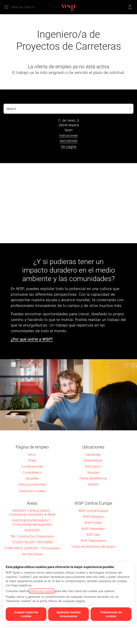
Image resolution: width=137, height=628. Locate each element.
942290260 (68, 141)
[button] (130, 7)
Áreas (32, 460)
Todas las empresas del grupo (93, 546)
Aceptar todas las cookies (26, 614)
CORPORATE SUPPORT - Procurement (32, 548)
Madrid (93, 484)
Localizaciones (32, 466)
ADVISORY (32, 530)
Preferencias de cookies (111, 614)
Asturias (93, 472)
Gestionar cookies (32, 491)
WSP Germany (93, 516)
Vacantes (32, 478)
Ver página (68, 146)
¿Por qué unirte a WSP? (32, 339)
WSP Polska (93, 522)
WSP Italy (93, 534)
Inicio (32, 454)
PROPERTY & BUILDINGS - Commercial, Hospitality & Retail (32, 512)
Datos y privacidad (32, 484)
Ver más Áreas (32, 554)
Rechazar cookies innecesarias (69, 614)
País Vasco (93, 466)
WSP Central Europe (93, 511)
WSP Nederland (93, 529)
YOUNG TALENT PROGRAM (32, 542)
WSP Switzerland (93, 540)
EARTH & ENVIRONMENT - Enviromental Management (32, 522)
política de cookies (41, 591)
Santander (93, 454)
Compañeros (32, 472)
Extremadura (93, 460)
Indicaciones (68, 135)
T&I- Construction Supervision (32, 536)
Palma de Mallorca (93, 478)
